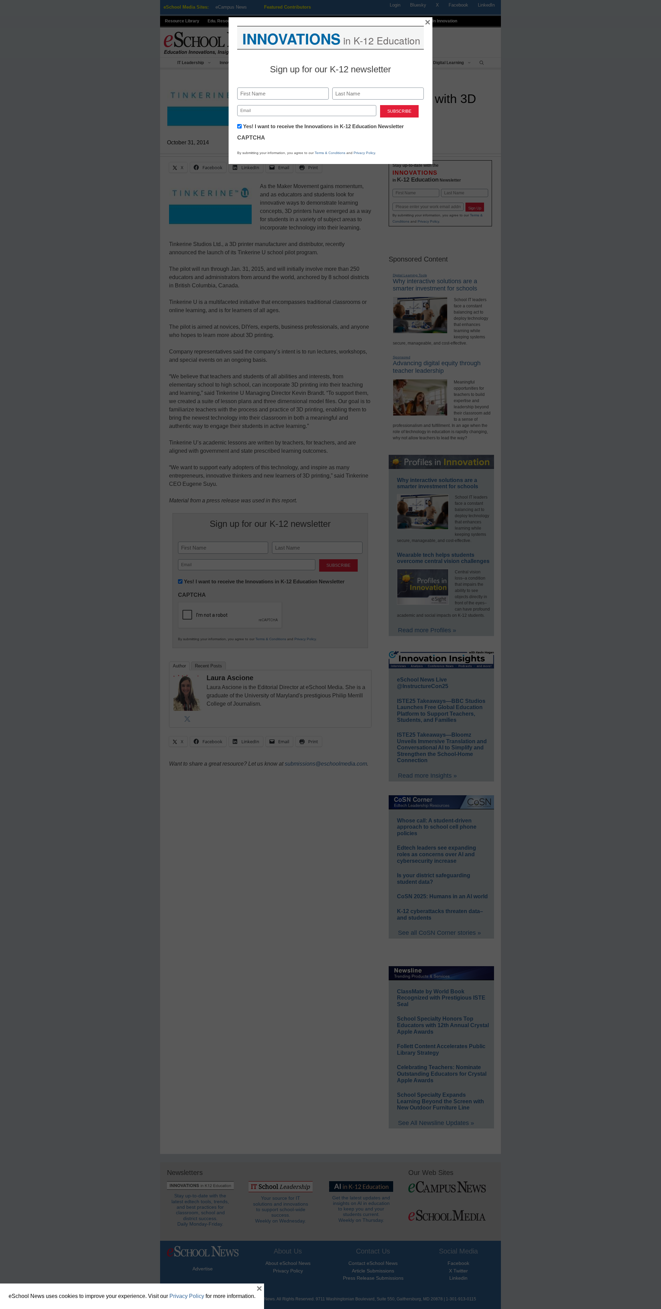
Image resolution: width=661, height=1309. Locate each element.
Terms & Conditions (330, 153)
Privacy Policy (364, 153)
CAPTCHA (251, 138)
